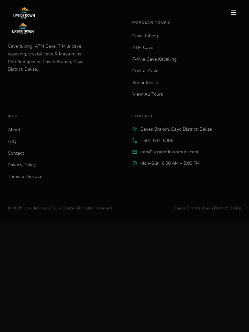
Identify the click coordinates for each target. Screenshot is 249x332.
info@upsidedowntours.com (169, 152)
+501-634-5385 (156, 140)
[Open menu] (234, 12)
